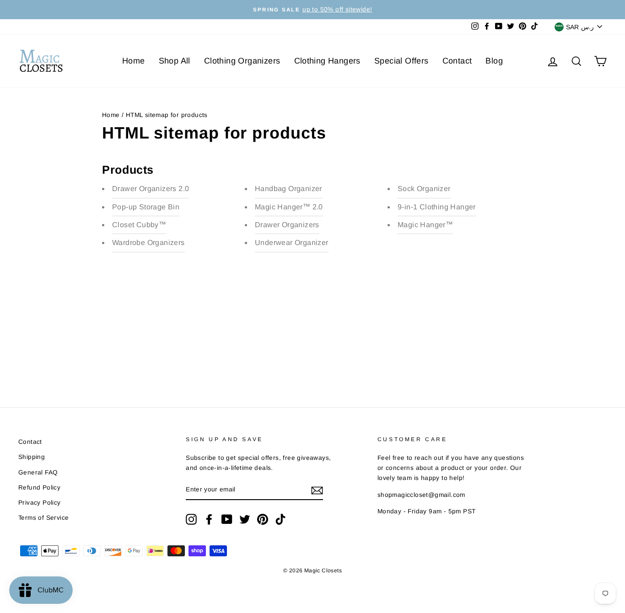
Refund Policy (39, 487)
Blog (494, 60)
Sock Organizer (424, 188)
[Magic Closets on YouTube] (226, 519)
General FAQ (38, 472)
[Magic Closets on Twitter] (244, 519)
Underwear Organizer (292, 242)
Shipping (31, 456)
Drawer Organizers (287, 225)
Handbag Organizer (288, 188)
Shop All (174, 60)
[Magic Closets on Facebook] (209, 519)
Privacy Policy (39, 502)
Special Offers (401, 60)
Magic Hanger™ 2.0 (289, 207)
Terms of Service (43, 517)
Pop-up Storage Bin (145, 207)
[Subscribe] (317, 490)
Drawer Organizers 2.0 (150, 188)
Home (133, 60)
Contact (457, 60)
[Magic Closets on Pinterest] (262, 519)
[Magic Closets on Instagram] (191, 519)
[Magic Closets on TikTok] (280, 519)
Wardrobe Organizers (148, 242)
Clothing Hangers (327, 60)
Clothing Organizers (242, 60)
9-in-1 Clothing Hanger (437, 207)
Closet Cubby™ (139, 225)
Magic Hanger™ (425, 225)
